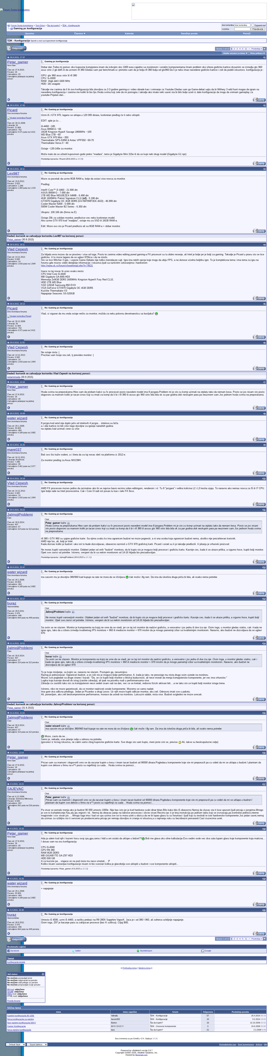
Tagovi (10, 958)
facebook (15, 951)
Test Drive (40, 25)
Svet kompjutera (246, 1044)
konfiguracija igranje (16, 962)
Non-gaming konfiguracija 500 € (21, 1023)
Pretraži (247, 33)
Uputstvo (29, 33)
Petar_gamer (17, 62)
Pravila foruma (13, 1001)
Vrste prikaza (256, 53)
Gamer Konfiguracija (16, 1026)
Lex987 (13, 173)
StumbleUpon (146, 951)
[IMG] (9, 994)
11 (246, 49)
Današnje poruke (189, 33)
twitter (78, 951)
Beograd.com (141, 1055)
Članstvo (78, 33)
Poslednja (256, 49)
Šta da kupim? (53, 25)
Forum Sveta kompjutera (22, 25)
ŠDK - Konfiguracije (71, 25)
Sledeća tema (144, 968)
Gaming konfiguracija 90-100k (20, 1016)
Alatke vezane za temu (234, 53)
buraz (11, 603)
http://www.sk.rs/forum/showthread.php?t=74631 (67, 265)
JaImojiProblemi (20, 514)
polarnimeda (13, 377)
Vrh (265, 1044)
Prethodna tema (129, 968)
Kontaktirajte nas (227, 1044)
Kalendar (129, 33)
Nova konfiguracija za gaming (20, 1019)
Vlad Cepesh (17, 249)
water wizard (17, 418)
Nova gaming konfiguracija (19, 1030)
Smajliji (10, 992)
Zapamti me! (260, 25)
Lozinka (225, 29)
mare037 (14, 450)
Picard (12, 110)
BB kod (10, 989)
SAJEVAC (15, 789)
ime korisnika (228, 25)
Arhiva (259, 1044)
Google (208, 951)
